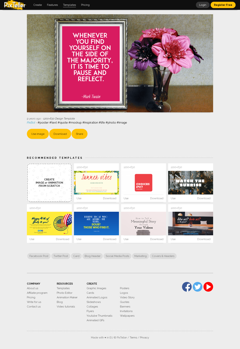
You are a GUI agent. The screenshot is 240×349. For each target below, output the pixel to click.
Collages (92, 306)
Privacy (144, 337)
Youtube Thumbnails (99, 315)
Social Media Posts (117, 256)
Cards (90, 292)
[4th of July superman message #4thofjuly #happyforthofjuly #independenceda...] (49, 223)
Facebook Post (39, 256)
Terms (133, 337)
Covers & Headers (163, 256)
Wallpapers (127, 315)
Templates (63, 288)
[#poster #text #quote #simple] (96, 223)
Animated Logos (97, 297)
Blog (60, 302)
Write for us (34, 302)
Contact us (34, 306)
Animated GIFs (95, 320)
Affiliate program (37, 292)
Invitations (126, 311)
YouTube (208, 287)
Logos (124, 292)
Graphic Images (96, 288)
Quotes (124, 302)
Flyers (90, 311)
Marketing (140, 256)
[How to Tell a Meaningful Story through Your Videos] (143, 223)
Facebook (187, 287)
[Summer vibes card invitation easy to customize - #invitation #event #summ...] (96, 182)
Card (76, 256)
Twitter (197, 287)
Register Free (223, 5)
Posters (124, 288)
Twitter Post (61, 256)
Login (202, 5)
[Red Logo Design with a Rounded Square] (143, 182)
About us (32, 288)
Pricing (31, 297)
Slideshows (94, 302)
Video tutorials (66, 306)
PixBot (31, 122)
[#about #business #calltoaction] (190, 223)
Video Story (127, 297)
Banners (125, 306)
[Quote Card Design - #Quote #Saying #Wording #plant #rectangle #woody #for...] (190, 182)
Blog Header (92, 256)
